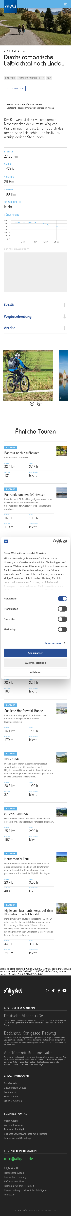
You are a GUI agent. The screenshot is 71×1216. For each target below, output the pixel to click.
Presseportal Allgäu (14, 1172)
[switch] (62, 609)
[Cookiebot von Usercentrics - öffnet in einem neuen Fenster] (52, 541)
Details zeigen (52, 642)
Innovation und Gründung (17, 1138)
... (24, 50)
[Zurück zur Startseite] (35, 6)
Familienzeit (10, 1092)
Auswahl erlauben (35, 662)
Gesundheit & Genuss (15, 1087)
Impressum (9, 1194)
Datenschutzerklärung (15, 1177)
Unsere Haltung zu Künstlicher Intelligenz (25, 1190)
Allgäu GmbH (11, 1168)
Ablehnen (35, 672)
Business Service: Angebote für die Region (26, 1133)
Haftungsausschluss (14, 1181)
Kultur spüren (11, 1096)
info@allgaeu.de (18, 1158)
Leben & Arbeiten (13, 1100)
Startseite (11, 51)
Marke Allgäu (11, 1120)
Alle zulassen (35, 653)
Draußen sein (10, 1083)
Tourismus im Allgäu (14, 1129)
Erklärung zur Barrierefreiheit (19, 1185)
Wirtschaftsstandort (14, 1125)
